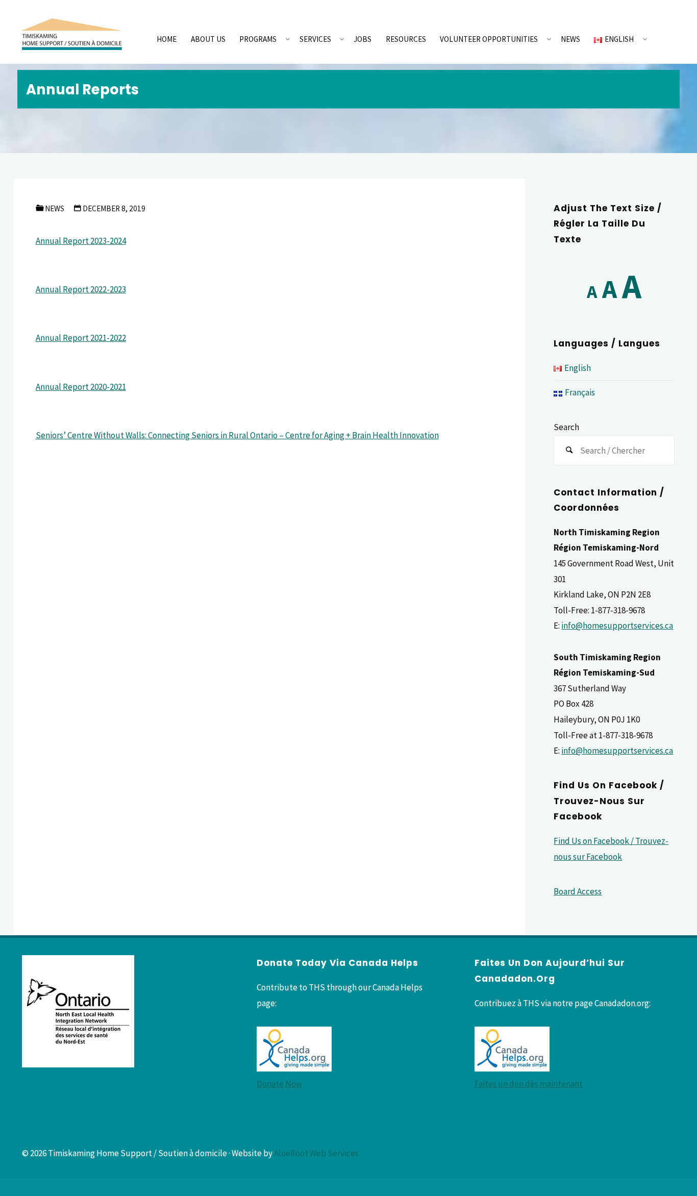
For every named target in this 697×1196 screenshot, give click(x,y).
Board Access (578, 891)
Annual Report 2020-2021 (81, 386)
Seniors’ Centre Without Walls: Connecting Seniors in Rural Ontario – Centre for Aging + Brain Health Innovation (237, 435)
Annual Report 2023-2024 (81, 240)
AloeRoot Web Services (316, 1153)
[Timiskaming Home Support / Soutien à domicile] (73, 31)
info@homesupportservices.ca (617, 625)
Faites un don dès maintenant (529, 1083)
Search (566, 427)
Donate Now (279, 1083)
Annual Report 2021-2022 (81, 337)
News (54, 208)
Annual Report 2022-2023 (81, 289)
